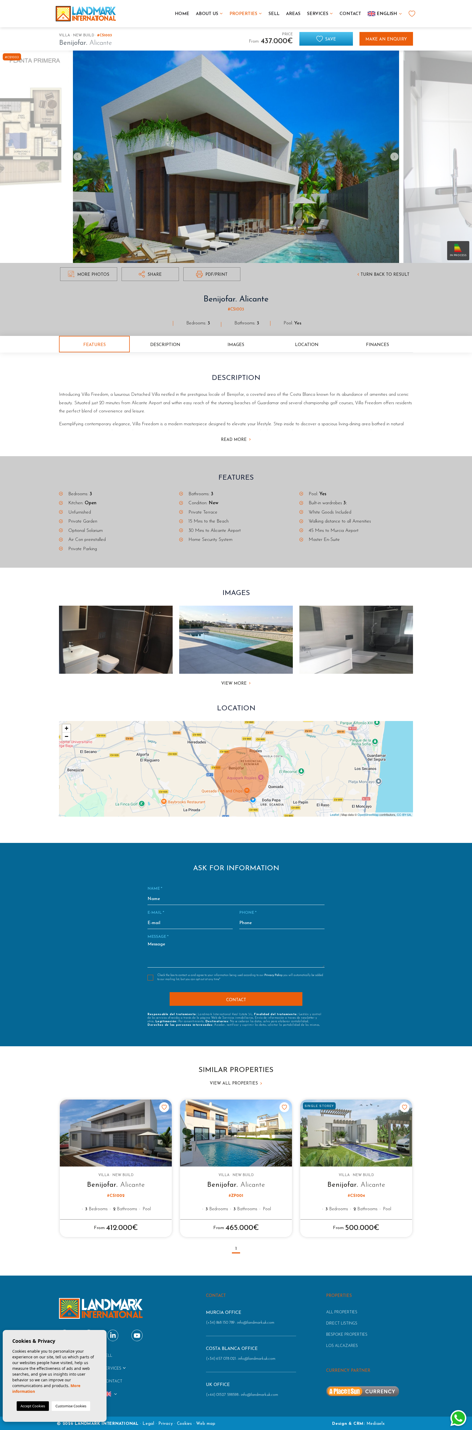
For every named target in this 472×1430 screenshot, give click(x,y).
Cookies (184, 1424)
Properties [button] (243, 14)
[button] (150, 274)
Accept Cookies (32, 1405)
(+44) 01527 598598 (222, 1395)
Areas (293, 14)
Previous (76, 157)
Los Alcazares (342, 1346)
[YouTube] (137, 1335)
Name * (155, 889)
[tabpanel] (116, 1168)
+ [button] (66, 728)
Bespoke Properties (346, 1335)
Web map (205, 1424)
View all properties (234, 1084)
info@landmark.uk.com (255, 1323)
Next (395, 157)
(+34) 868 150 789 (220, 1323)
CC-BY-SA (404, 814)
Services (317, 14)
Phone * (247, 913)
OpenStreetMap (368, 814)
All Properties (341, 1312)
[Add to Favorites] (164, 1107)
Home (182, 14)
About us (207, 14)
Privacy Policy (273, 975)
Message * (158, 937)
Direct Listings (341, 1323)
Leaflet (334, 814)
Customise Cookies (70, 1405)
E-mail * (156, 913)
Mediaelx (376, 1424)
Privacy (165, 1424)
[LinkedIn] (113, 1335)
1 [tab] (236, 1249)
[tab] (94, 344)
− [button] (66, 736)
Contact (350, 14)
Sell (274, 14)
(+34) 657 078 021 (221, 1359)
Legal (148, 1424)
